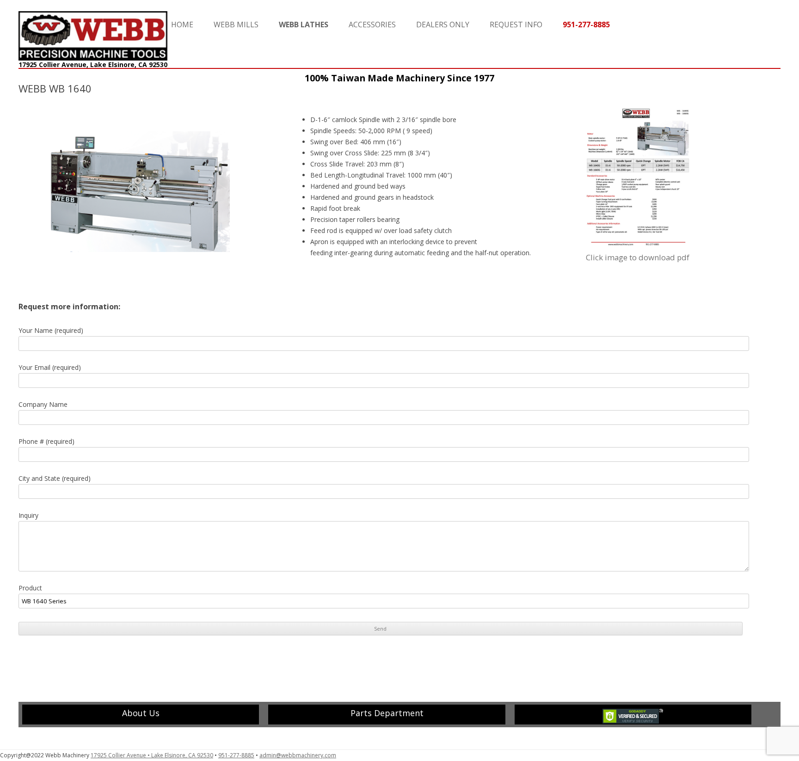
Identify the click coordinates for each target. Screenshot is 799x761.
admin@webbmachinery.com (297, 755)
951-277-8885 (236, 755)
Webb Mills (236, 24)
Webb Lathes (303, 24)
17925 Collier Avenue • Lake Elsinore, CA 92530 (152, 755)
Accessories (372, 24)
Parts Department (387, 712)
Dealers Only (442, 24)
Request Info (516, 24)
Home (182, 24)
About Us (141, 712)
